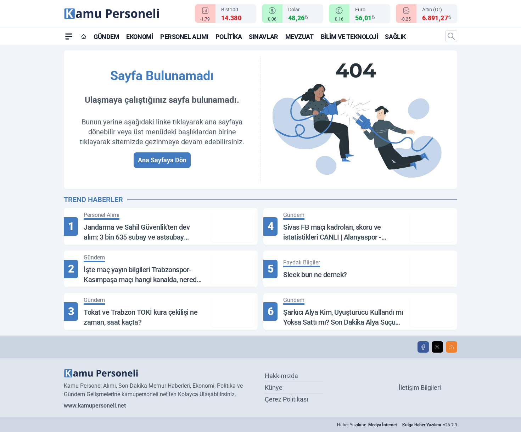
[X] (437, 347)
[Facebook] (423, 347)
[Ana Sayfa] (83, 36)
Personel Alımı (184, 36)
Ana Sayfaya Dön (162, 160)
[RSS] (451, 347)
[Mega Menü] (69, 36)
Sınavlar (263, 36)
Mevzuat (299, 36)
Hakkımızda (281, 376)
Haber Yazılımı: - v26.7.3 (397, 424)
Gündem (106, 36)
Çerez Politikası (286, 399)
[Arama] (451, 36)
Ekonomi (139, 36)
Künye (273, 387)
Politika (228, 36)
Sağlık (395, 36)
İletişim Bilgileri (420, 387)
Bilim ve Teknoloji (349, 36)
